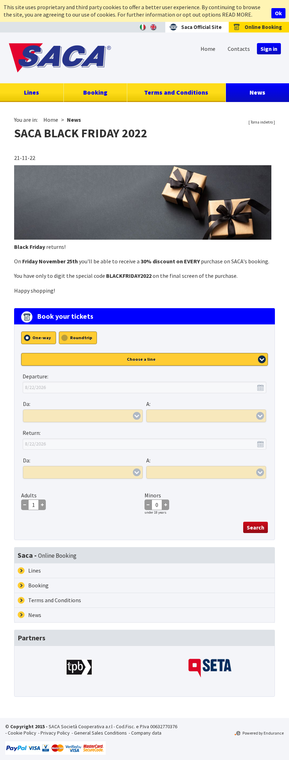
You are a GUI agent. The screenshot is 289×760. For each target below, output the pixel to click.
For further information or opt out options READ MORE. (184, 14)
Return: (32, 432)
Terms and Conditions (176, 92)
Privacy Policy (55, 733)
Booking (95, 92)
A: (148, 403)
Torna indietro (262, 122)
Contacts (239, 48)
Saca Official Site (201, 27)
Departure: (35, 376)
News (257, 92)
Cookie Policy (22, 733)
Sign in (268, 48)
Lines (31, 92)
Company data (146, 733)
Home (208, 48)
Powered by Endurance (263, 733)
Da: (26, 403)
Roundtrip (81, 337)
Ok (278, 13)
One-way (41, 337)
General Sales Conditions (100, 733)
